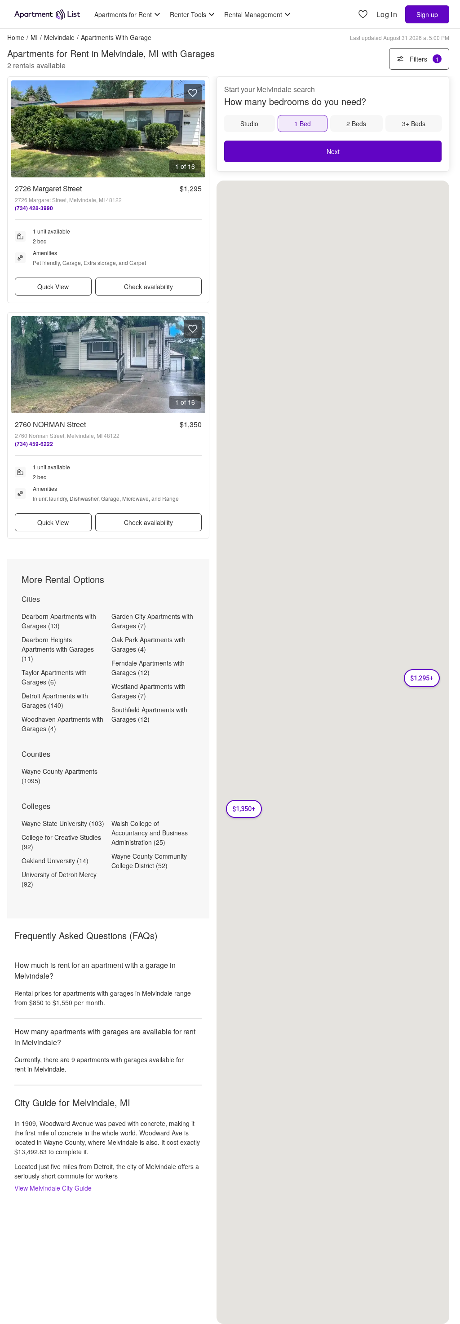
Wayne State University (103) (63, 823)
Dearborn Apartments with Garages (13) (59, 621)
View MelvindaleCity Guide (53, 1187)
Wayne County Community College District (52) (149, 861)
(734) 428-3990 (34, 208)
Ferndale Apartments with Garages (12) (148, 667)
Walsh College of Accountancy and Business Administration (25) (149, 833)
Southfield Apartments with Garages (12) (149, 714)
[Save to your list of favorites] (193, 93)
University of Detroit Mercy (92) (59, 879)
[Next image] (198, 128)
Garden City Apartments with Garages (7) (152, 621)
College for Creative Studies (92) (61, 842)
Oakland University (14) (55, 860)
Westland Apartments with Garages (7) (148, 691)
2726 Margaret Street (48, 188)
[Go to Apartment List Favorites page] (363, 14)
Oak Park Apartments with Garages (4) (148, 644)
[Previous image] (18, 128)
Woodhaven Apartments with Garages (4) (62, 724)
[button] (422, 678)
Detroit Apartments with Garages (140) (55, 700)
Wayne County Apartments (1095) (59, 776)
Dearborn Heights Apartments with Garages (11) (58, 649)
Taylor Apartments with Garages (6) (54, 677)
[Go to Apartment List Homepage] (47, 14)
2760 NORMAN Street (50, 424)
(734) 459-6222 (34, 444)
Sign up (427, 14)
